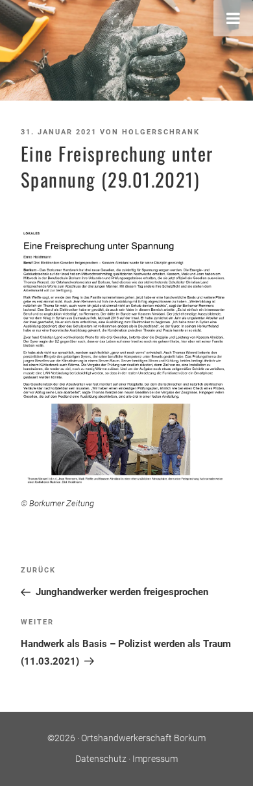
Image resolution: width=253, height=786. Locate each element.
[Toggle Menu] (233, 18)
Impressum (155, 759)
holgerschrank (161, 132)
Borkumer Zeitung (61, 503)
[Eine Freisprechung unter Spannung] (126, 357)
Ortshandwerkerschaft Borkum (143, 738)
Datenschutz (100, 759)
